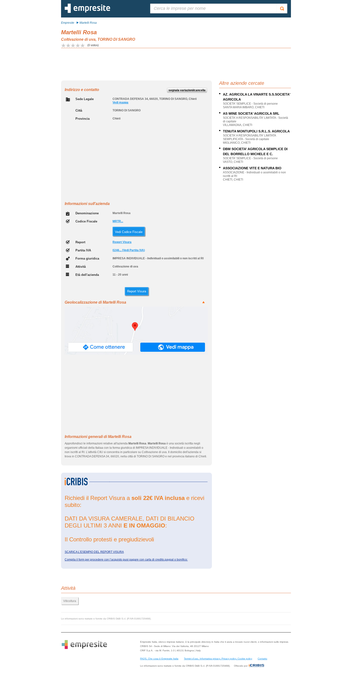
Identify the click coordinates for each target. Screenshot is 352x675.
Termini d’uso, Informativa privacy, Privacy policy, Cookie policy (218, 658)
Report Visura (122, 242)
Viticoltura (69, 601)
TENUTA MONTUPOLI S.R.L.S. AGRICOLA (256, 131)
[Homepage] (87, 12)
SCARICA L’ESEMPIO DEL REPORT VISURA (94, 552)
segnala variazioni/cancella (187, 90)
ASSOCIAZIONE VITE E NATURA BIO (252, 168)
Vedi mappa (120, 102)
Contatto (262, 658)
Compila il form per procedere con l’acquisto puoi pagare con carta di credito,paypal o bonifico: (126, 559)
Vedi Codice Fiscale (128, 232)
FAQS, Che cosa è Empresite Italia (159, 658)
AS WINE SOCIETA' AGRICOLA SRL (251, 113)
